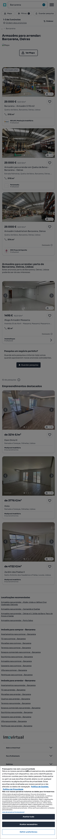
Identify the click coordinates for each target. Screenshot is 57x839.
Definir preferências (28, 832)
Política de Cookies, (40, 787)
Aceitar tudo (28, 817)
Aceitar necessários (28, 824)
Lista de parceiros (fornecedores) (13, 812)
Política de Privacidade (13, 789)
